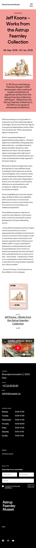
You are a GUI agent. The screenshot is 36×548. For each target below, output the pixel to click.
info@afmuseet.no (11, 393)
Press (3, 526)
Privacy (4, 450)
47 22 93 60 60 (10, 385)
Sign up (31, 486)
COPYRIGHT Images (7, 453)
